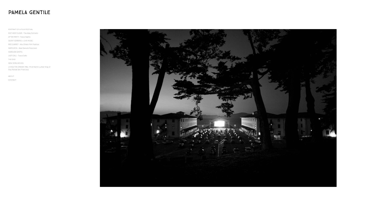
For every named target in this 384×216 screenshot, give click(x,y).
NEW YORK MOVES (15, 63)
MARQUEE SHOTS (15, 52)
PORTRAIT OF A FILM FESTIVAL (20, 29)
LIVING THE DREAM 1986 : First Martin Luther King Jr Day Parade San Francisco (29, 68)
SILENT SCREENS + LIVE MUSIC (20, 40)
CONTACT (12, 80)
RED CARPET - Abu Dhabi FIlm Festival (23, 44)
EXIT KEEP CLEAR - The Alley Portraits (23, 33)
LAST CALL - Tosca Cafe (17, 55)
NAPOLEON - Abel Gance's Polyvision (22, 48)
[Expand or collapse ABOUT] (16, 76)
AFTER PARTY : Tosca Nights (19, 37)
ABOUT (11, 76)
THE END (12, 59)
